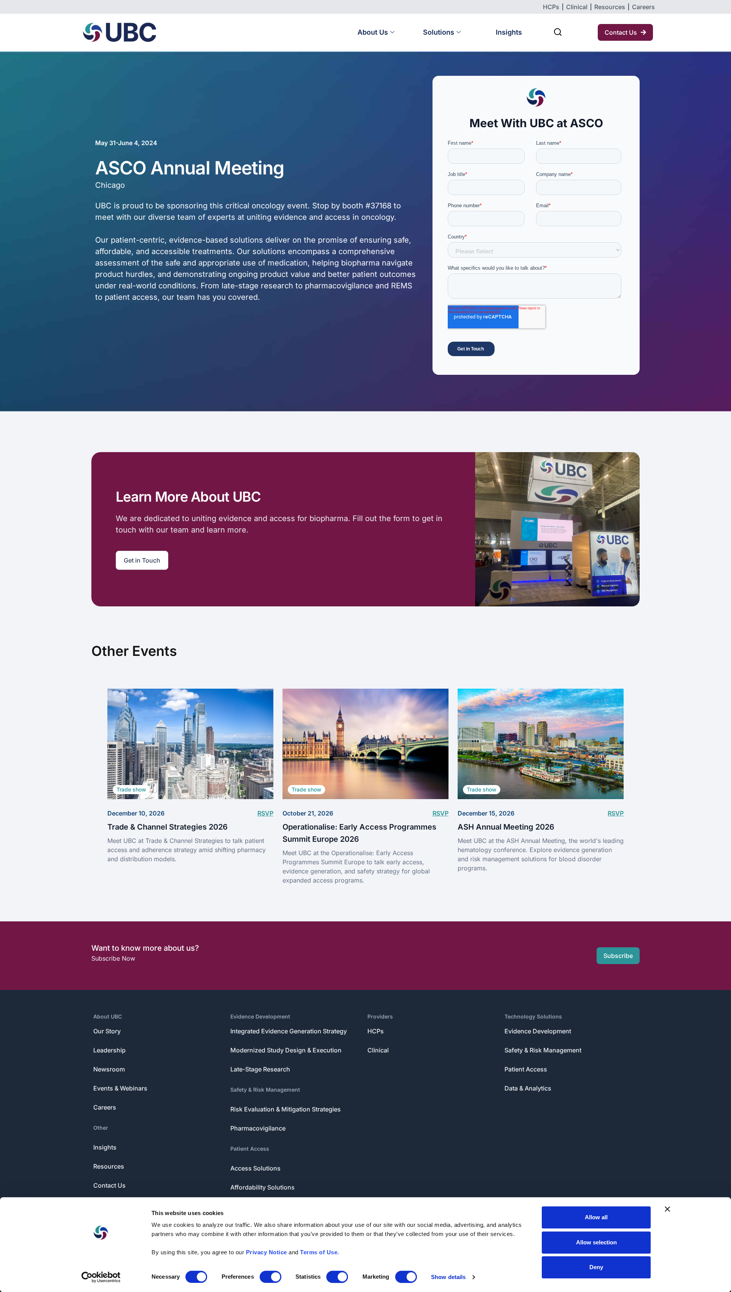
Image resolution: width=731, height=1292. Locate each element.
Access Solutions (255, 1168)
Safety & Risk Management (265, 1089)
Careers (104, 1107)
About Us (373, 32)
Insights (509, 32)
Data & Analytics (527, 1088)
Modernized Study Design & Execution (286, 1050)
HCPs (375, 1031)
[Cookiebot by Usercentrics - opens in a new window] (101, 1277)
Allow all (596, 1217)
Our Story (107, 1031)
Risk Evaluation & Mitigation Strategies (285, 1109)
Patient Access (249, 1148)
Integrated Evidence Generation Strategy (288, 1031)
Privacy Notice (266, 1252)
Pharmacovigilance (258, 1128)
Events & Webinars (120, 1088)
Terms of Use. (319, 1252)
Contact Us (109, 1185)
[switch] (270, 1277)
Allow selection (596, 1242)
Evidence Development (260, 1016)
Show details (448, 1277)
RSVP (265, 813)
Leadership (109, 1050)
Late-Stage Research (260, 1069)
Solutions (438, 32)
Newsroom (109, 1069)
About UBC (107, 1016)
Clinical (378, 1050)
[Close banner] (667, 1209)
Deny (596, 1267)
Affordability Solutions (262, 1187)
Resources (108, 1166)
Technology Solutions (533, 1016)
